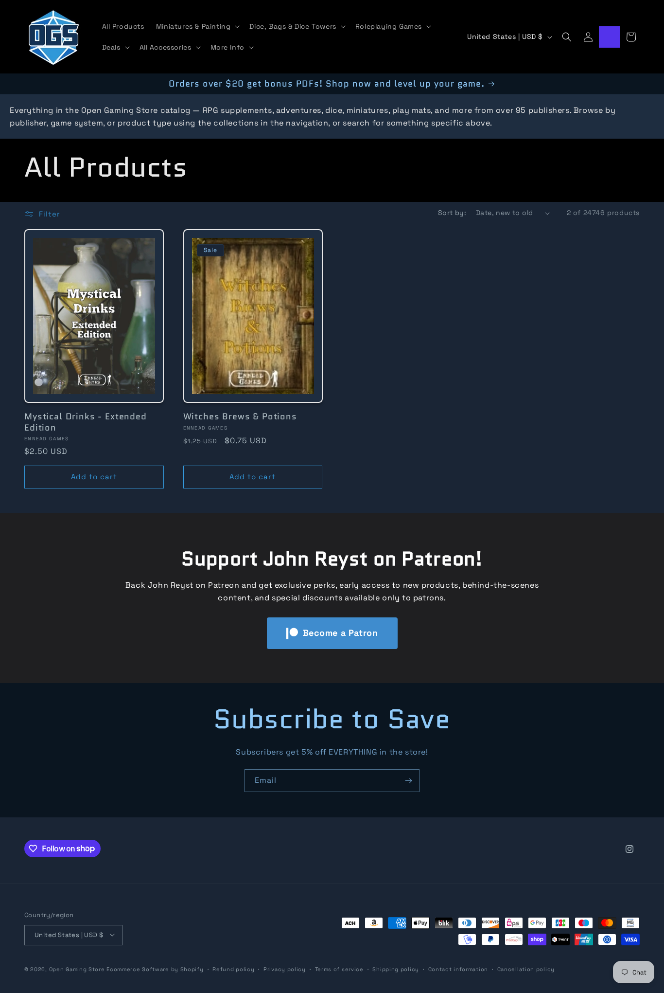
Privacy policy (284, 968)
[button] (197, 26)
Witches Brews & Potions (240, 416)
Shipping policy (395, 968)
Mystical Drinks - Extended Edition (85, 422)
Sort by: (452, 212)
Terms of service (339, 968)
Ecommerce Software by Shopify (154, 968)
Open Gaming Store (77, 968)
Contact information (458, 968)
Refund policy (233, 968)
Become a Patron (340, 632)
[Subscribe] (408, 780)
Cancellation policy (526, 968)
